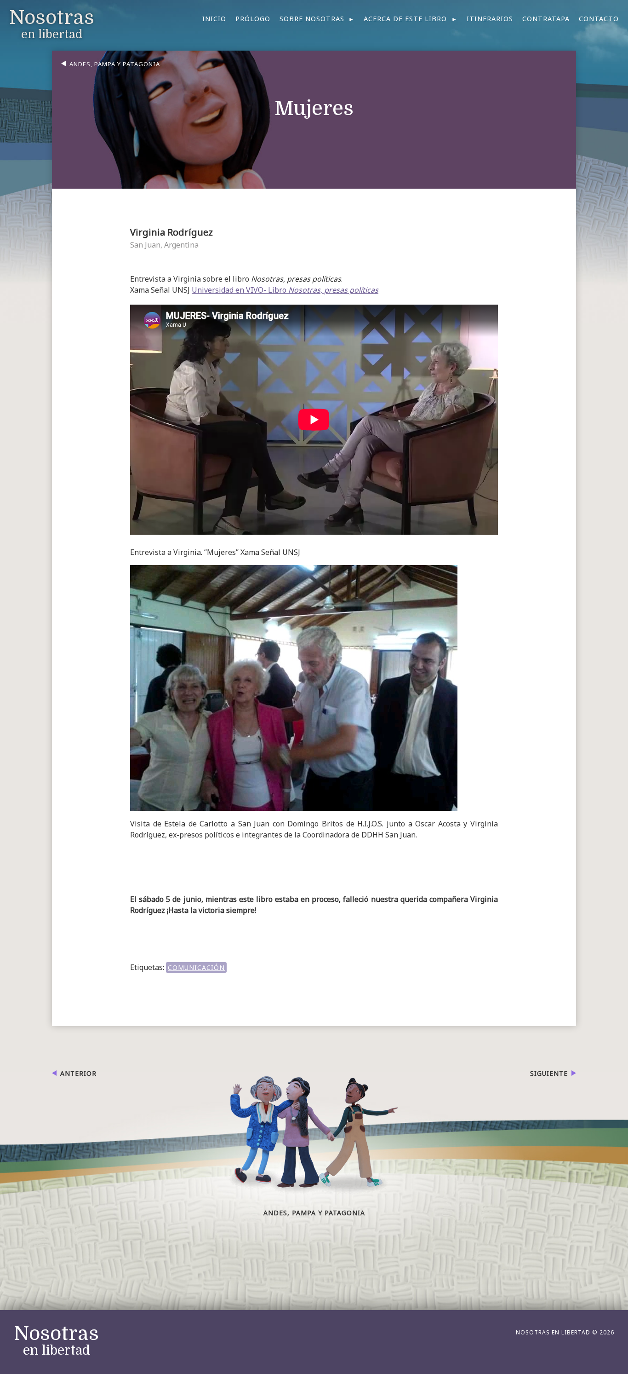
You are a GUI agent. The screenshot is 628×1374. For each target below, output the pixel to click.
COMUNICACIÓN (196, 967)
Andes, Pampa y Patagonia (114, 64)
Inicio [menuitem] (214, 18)
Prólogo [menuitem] (252, 18)
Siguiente (549, 1073)
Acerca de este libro (405, 18)
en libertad (56, 1341)
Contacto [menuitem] (599, 18)
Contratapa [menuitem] (546, 18)
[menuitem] (317, 19)
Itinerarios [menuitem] (490, 18)
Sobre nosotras (312, 18)
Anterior (78, 1073)
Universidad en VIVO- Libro (285, 290)
